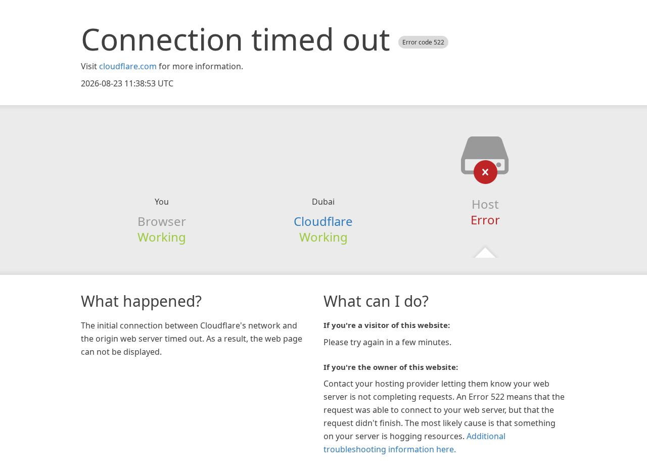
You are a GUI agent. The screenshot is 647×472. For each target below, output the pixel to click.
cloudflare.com (128, 66)
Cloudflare (323, 221)
